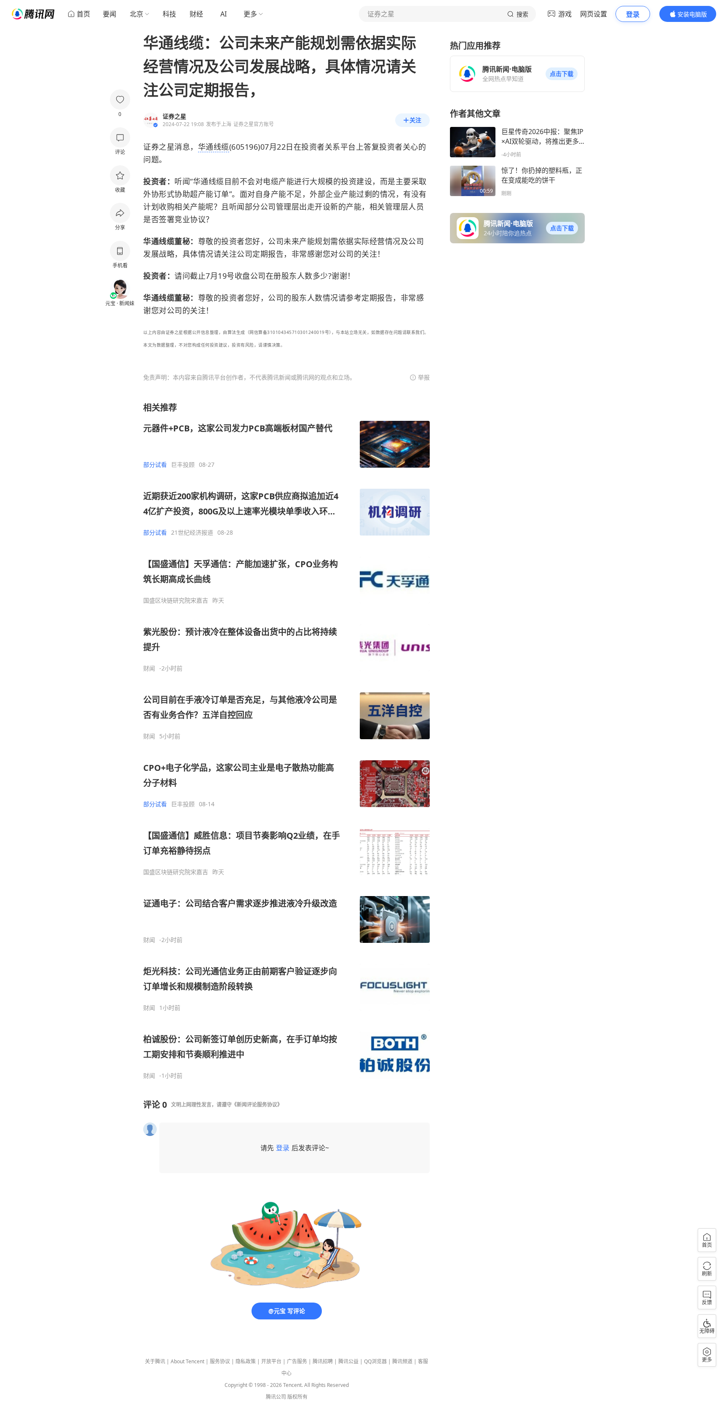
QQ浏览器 (375, 1361)
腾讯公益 (348, 1361)
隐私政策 (246, 1361)
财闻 (149, 668)
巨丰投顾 (183, 465)
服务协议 (220, 1361)
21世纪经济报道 (192, 533)
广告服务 (297, 1361)
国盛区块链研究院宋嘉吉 (175, 600)
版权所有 (297, 1396)
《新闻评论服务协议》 (257, 1104)
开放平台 (271, 1361)
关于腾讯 (155, 1361)
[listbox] (286, 741)
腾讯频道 (402, 1361)
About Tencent (187, 1361)
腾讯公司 (276, 1396)
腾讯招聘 (323, 1361)
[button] (562, 73)
